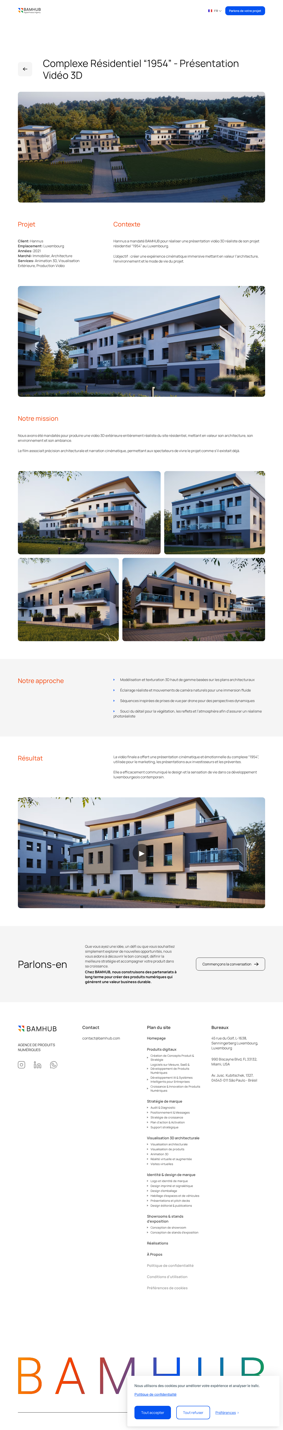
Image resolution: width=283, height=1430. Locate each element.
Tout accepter (152, 1412)
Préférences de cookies (167, 1287)
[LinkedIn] (37, 1064)
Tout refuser (193, 1412)
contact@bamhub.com (101, 1038)
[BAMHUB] (29, 10)
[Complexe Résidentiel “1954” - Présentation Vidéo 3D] (25, 69)
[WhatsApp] (53, 1064)
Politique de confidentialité (155, 1394)
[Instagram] (21, 1064)
